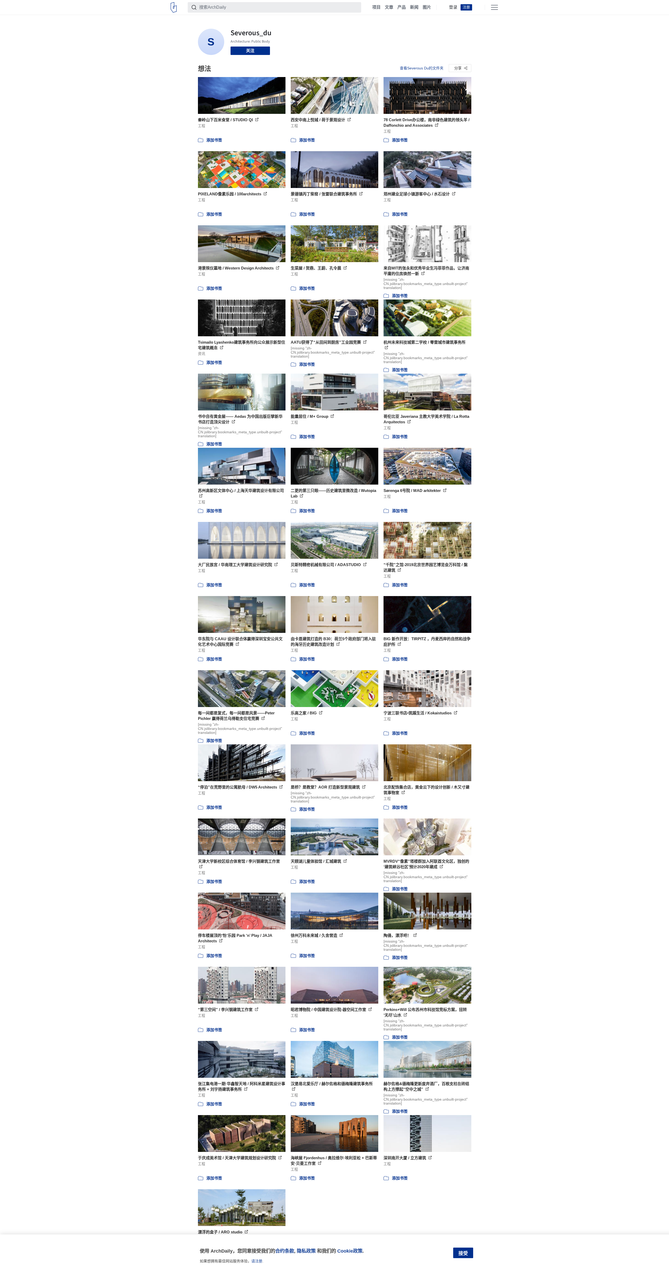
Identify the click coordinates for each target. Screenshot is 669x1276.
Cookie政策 (349, 1251)
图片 (427, 7)
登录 (453, 7)
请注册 (256, 1261)
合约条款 (284, 1251)
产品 (401, 7)
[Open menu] (494, 7)
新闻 (414, 7)
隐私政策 (306, 1251)
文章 (389, 7)
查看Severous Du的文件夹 (421, 68)
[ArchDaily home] (174, 7)
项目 (376, 7)
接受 (463, 1253)
